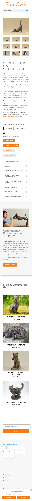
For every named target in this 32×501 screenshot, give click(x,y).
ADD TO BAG (9, 140)
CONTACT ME (9, 150)
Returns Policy (8, 488)
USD (17, 447)
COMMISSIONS (9, 155)
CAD (12, 452)
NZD (6, 452)
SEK (17, 452)
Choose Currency (11, 145)
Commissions (8, 480)
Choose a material (9, 124)
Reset (12, 457)
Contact (6, 486)
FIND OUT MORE (10, 265)
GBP (6, 447)
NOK (23, 452)
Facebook (8, 469)
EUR (12, 447)
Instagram (18, 469)
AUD (23, 447)
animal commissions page (16, 249)
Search (16, 431)
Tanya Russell (8, 477)
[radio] (9, 128)
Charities (7, 483)
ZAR (6, 457)
